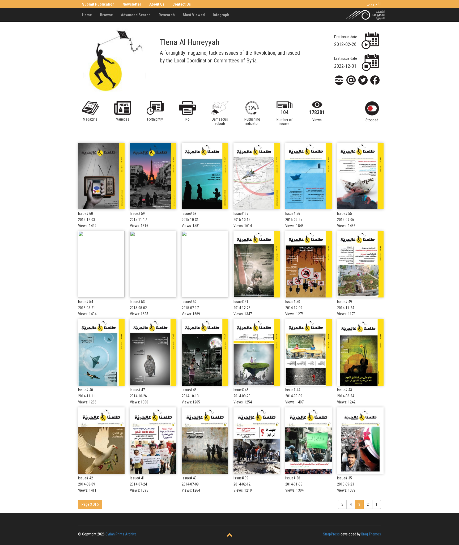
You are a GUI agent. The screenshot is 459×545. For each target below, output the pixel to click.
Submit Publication (98, 4)
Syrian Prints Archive (121, 534)
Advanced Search (136, 14)
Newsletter (131, 4)
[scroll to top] (230, 535)
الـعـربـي (374, 4)
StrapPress (331, 534)
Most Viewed (194, 14)
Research (167, 14)
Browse (106, 14)
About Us (156, 4)
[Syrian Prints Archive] (365, 14)
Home (87, 14)
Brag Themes (371, 534)
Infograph (221, 14)
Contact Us (181, 4)
